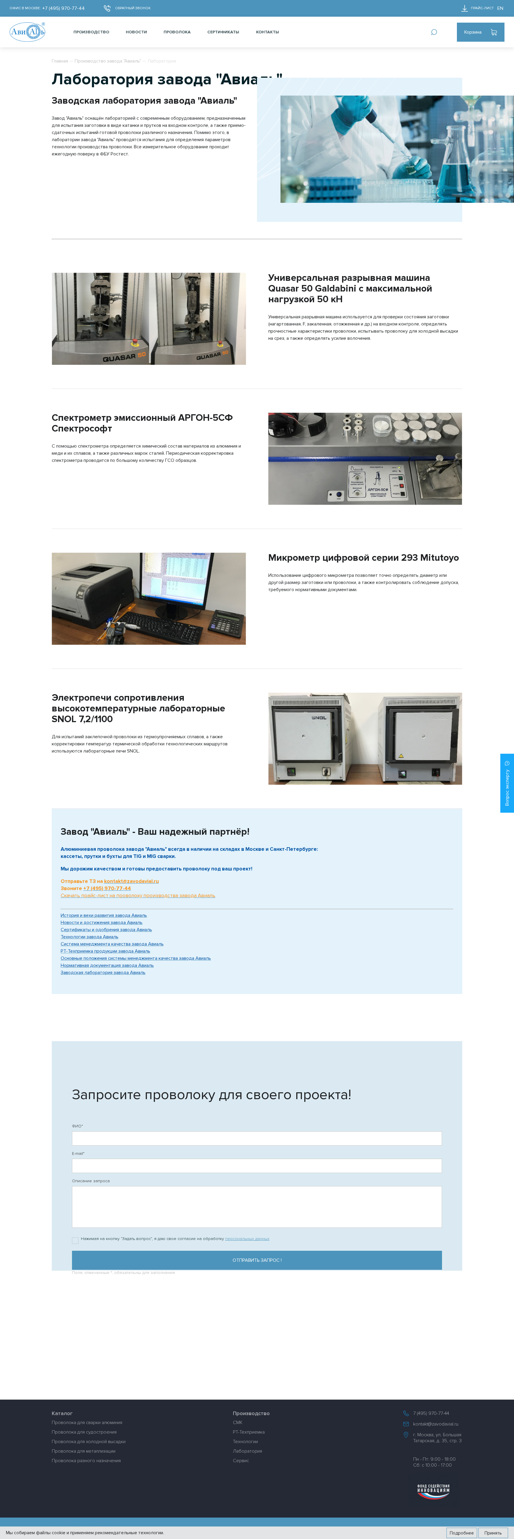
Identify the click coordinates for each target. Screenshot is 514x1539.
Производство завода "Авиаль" (108, 61)
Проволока (177, 32)
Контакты (267, 32)
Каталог (62, 1413)
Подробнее (462, 1533)
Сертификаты (223, 32)
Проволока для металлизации (83, 1451)
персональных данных (247, 1238)
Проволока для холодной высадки (89, 1442)
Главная (60, 61)
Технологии (245, 1442)
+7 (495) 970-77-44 (63, 8)
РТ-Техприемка (249, 1432)
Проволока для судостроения (84, 1432)
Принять (493, 1533)
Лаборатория (247, 1451)
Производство (91, 32)
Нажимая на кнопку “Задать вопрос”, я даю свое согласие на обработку (175, 1238)
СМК (237, 1423)
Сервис (241, 1461)
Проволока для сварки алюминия (87, 1423)
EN (500, 8)
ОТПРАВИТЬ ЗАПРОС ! (257, 1260)
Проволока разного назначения (86, 1461)
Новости (136, 32)
